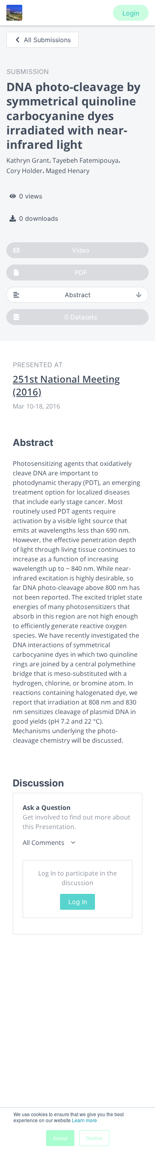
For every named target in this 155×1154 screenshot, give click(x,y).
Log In (77, 902)
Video (80, 250)
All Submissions (47, 40)
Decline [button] (94, 1138)
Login (130, 13)
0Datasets (80, 317)
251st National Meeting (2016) (66, 385)
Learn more (84, 1120)
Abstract (78, 295)
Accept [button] (60, 1138)
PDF (81, 272)
